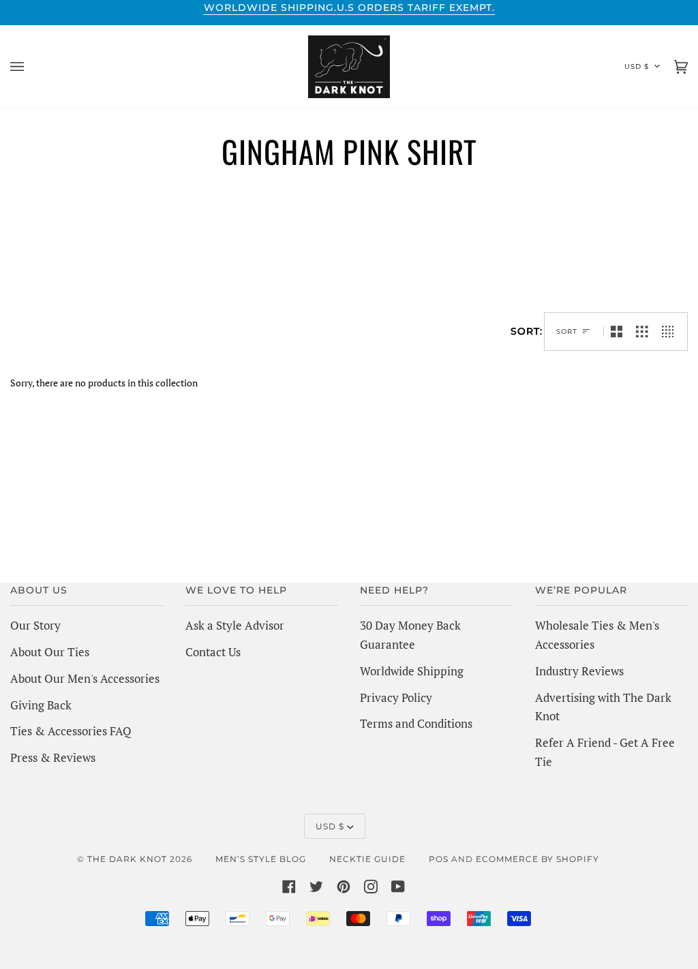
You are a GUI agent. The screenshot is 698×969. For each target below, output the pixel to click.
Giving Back (41, 705)
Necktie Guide (367, 859)
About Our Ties (49, 652)
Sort (566, 331)
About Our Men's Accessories (85, 678)
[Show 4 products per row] (671, 331)
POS (439, 859)
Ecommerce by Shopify (537, 859)
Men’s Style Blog (260, 859)
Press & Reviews (52, 757)
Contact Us (213, 652)
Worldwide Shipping (412, 671)
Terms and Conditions (416, 723)
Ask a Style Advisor (234, 625)
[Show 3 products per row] (641, 331)
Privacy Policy (396, 697)
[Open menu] (30, 66)
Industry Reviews (579, 671)
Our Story (35, 625)
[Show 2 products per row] (616, 331)
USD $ (636, 66)
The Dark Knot (127, 859)
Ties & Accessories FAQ (71, 731)
